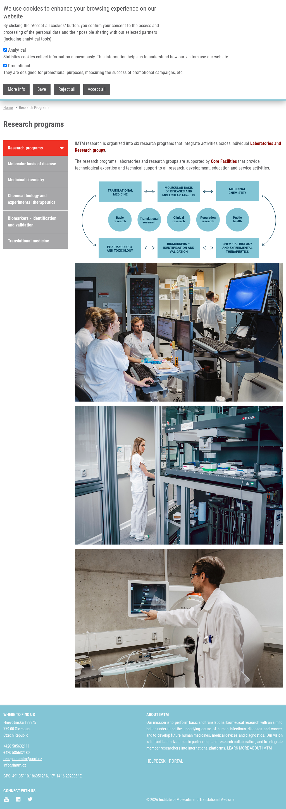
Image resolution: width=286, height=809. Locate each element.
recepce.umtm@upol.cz (22, 758)
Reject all (66, 89)
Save (41, 89)
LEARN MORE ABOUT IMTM (249, 748)
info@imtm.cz (14, 765)
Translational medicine (28, 241)
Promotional (19, 65)
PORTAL (176, 761)
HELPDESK (156, 761)
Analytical (17, 50)
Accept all (97, 89)
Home (8, 107)
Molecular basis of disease (32, 163)
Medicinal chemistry (26, 179)
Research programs (25, 148)
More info (16, 89)
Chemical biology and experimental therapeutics (31, 199)
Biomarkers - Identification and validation (32, 222)
